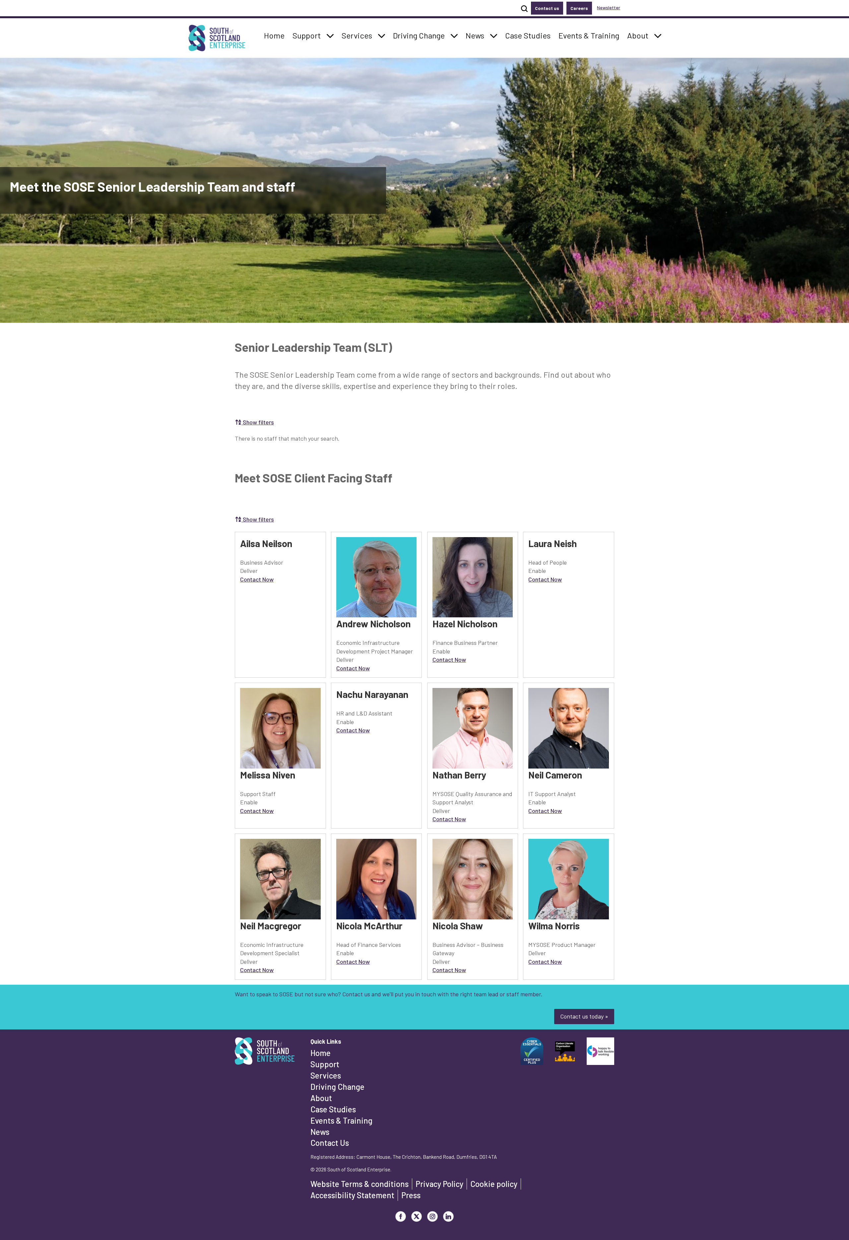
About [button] (639, 35)
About (321, 1098)
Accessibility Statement (352, 1195)
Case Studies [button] (528, 35)
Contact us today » (584, 1016)
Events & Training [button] (588, 35)
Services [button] (358, 35)
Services (325, 1075)
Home (320, 1053)
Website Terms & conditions (359, 1184)
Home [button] (276, 35)
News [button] (476, 35)
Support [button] (308, 35)
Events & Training (341, 1120)
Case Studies (333, 1109)
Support (324, 1064)
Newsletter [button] (608, 7)
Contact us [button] (547, 8)
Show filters (257, 422)
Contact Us (329, 1142)
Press (411, 1195)
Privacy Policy (439, 1184)
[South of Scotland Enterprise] (264, 1053)
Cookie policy (493, 1184)
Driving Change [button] (419, 35)
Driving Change (337, 1086)
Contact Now (257, 579)
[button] (330, 35)
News (319, 1132)
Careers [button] (579, 8)
